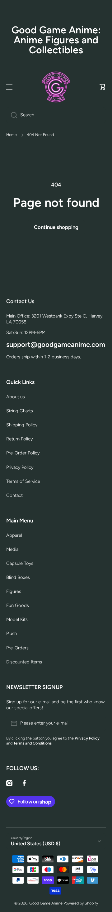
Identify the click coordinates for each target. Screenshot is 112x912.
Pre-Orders (17, 648)
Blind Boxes (18, 577)
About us (15, 397)
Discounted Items (24, 662)
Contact (14, 495)
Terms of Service (23, 481)
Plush (11, 633)
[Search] (11, 115)
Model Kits (17, 619)
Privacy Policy (19, 467)
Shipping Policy (21, 425)
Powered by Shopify (80, 903)
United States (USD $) (35, 844)
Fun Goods (17, 605)
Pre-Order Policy (23, 453)
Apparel (14, 535)
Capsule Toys (19, 563)
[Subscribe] (98, 723)
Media (12, 549)
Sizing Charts (19, 411)
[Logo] (56, 87)
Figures (13, 591)
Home (11, 134)
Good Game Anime (46, 903)
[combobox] (56, 115)
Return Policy (19, 439)
